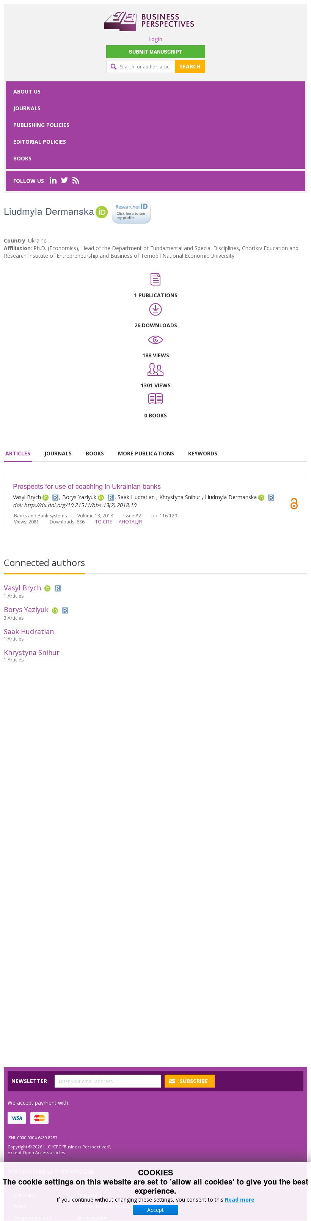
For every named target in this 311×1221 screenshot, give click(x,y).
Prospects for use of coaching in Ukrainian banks (87, 486)
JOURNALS (58, 453)
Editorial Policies (39, 141)
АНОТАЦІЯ (130, 522)
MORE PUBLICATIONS (146, 453)
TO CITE (103, 522)
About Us (27, 91)
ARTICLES (17, 453)
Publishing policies (41, 124)
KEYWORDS (202, 453)
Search (190, 66)
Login (155, 39)
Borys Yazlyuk (26, 609)
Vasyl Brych (22, 587)
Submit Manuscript (155, 51)
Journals (27, 108)
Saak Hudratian (29, 631)
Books (22, 158)
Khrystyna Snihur (32, 652)
